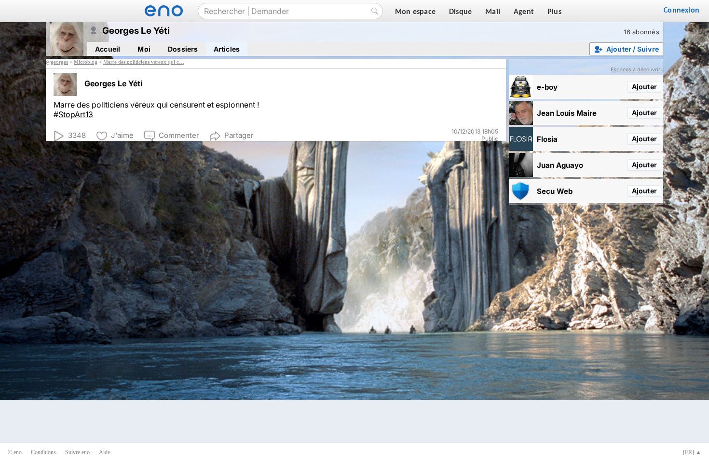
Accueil (107, 49)
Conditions (43, 452)
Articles (227, 49)
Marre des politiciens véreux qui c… (143, 62)
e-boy (547, 87)
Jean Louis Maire (567, 113)
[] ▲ (692, 452)
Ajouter (644, 86)
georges (59, 62)
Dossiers (183, 49)
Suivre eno (77, 452)
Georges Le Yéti (113, 83)
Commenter (179, 135)
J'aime (122, 135)
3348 (77, 135)
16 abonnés (641, 32)
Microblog (85, 62)
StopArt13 (75, 114)
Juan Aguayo (560, 165)
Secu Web (555, 191)
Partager (239, 135)
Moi (143, 49)
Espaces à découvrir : (637, 70)
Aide (104, 452)
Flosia (547, 139)
